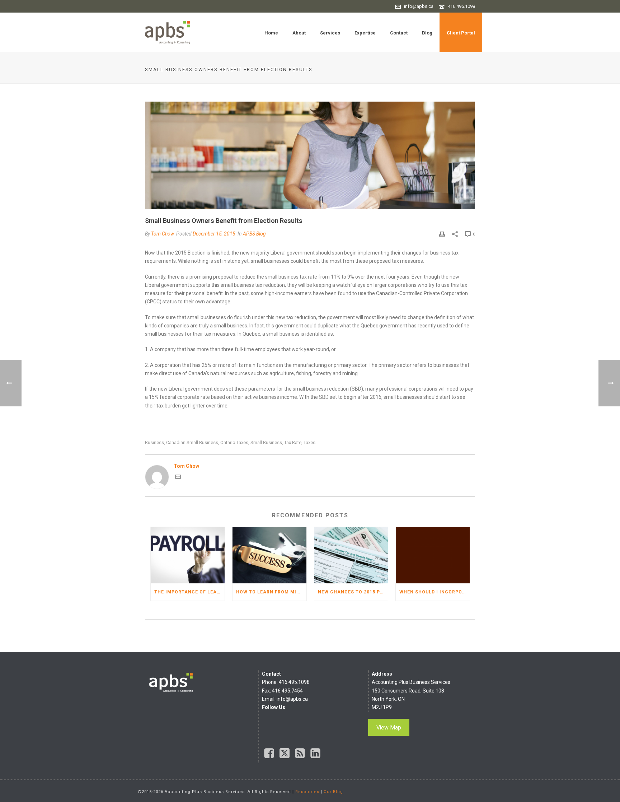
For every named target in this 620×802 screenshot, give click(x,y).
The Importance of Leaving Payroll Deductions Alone (189, 591)
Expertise (365, 33)
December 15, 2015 (214, 234)
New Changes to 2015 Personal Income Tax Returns (353, 591)
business (154, 442)
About (299, 33)
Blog (427, 33)
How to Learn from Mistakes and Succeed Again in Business (271, 591)
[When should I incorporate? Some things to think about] (433, 555)
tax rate (292, 442)
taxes (309, 442)
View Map (388, 727)
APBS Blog (254, 234)
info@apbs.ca (418, 6)
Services (330, 33)
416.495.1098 (461, 6)
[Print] (442, 234)
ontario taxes (234, 442)
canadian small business (192, 442)
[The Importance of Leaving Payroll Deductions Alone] (188, 555)
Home (271, 33)
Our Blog (333, 791)
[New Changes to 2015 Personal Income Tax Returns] (351, 555)
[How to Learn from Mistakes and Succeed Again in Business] (269, 555)
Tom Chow (162, 234)
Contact (399, 33)
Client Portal (461, 33)
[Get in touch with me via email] (178, 478)
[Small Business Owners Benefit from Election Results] (310, 155)
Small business (266, 442)
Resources (307, 791)
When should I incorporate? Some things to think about (434, 591)
